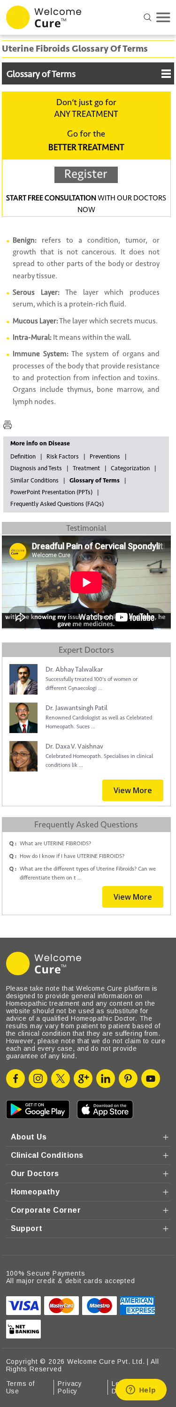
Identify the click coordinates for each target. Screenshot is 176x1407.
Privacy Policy (70, 1387)
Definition (23, 456)
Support (27, 1228)
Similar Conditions (34, 480)
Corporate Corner (46, 1210)
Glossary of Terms (41, 74)
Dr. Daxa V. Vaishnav (74, 746)
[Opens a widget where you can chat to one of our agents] (141, 1390)
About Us (29, 1137)
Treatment (86, 468)
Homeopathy (35, 1192)
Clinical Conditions (47, 1155)
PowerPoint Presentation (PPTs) (51, 492)
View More (133, 790)
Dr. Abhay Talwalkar (74, 669)
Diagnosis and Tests (36, 468)
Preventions (105, 456)
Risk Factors (62, 456)
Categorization (130, 468)
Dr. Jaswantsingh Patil (76, 708)
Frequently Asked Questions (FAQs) (57, 504)
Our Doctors (35, 1174)
